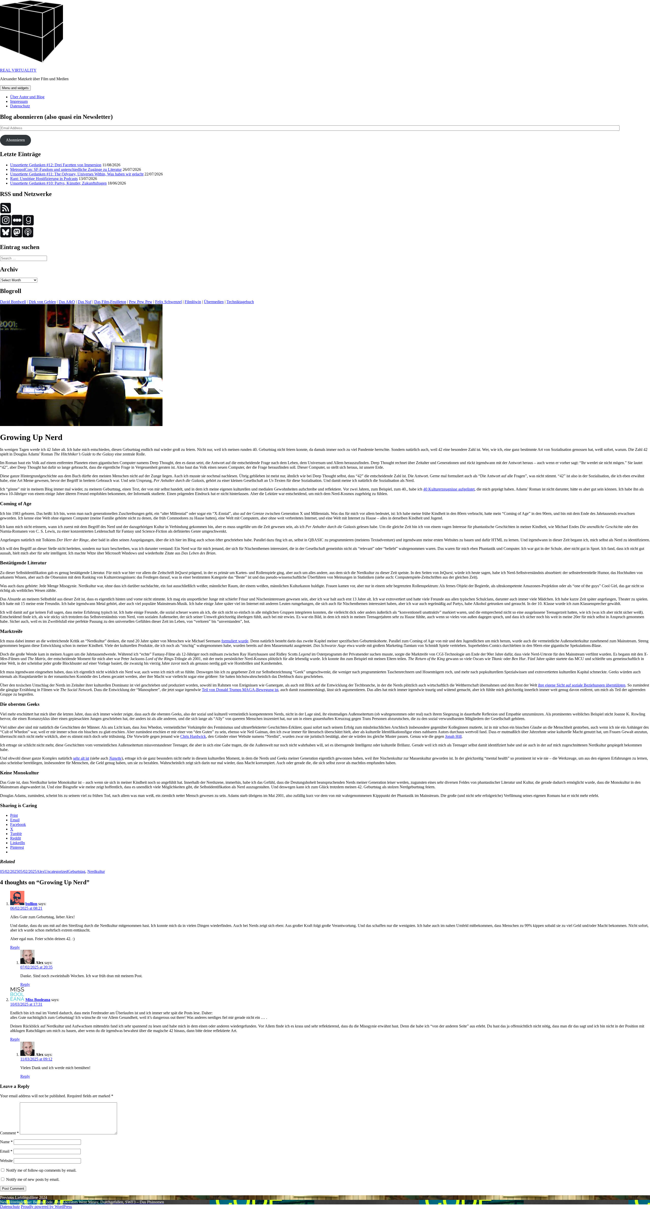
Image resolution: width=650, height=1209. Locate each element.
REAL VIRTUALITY (18, 70)
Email (6, 1151)
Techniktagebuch (240, 302)
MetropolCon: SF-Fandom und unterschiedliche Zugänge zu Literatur (66, 169)
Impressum (19, 101)
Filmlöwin (193, 302)
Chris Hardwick (193, 736)
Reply (15, 947)
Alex (40, 871)
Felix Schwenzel (168, 302)
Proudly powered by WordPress (46, 1206)
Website (6, 1160)
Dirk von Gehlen (42, 302)
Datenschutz (20, 106)
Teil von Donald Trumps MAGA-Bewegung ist (240, 690)
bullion (31, 904)
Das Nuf (84, 302)
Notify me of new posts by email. (32, 1179)
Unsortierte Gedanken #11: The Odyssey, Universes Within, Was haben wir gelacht (76, 174)
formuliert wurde (234, 641)
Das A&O (67, 302)
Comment (9, 1133)
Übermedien (214, 302)
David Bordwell (13, 302)
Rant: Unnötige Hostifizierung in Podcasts (44, 178)
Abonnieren (15, 140)
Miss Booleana (37, 1000)
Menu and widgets (15, 88)
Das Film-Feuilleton (110, 302)
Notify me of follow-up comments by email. (41, 1170)
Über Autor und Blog (27, 97)
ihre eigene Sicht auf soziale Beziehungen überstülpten (581, 685)
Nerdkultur (96, 871)
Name (6, 1142)
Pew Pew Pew (140, 302)
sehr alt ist (81, 758)
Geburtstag (76, 871)
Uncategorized (56, 871)
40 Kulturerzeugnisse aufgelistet (449, 489)
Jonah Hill (453, 736)
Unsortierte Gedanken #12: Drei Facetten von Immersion (55, 165)
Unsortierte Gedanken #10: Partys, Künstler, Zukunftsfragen (58, 183)
